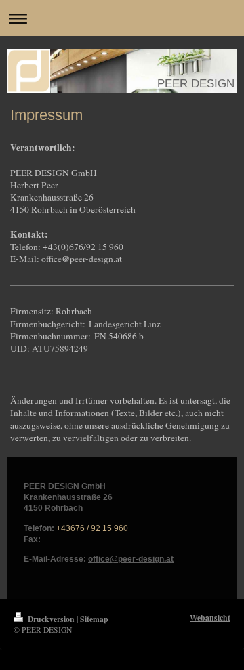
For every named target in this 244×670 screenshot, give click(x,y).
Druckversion (51, 619)
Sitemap (94, 619)
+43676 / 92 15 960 (92, 528)
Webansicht (210, 617)
